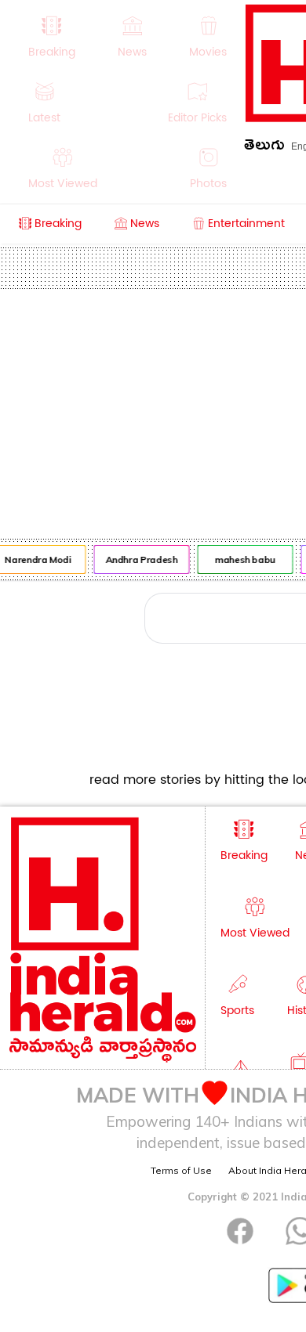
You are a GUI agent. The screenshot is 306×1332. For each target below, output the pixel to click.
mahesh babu (243, 559)
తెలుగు (264, 148)
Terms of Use (181, 1170)
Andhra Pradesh (140, 559)
